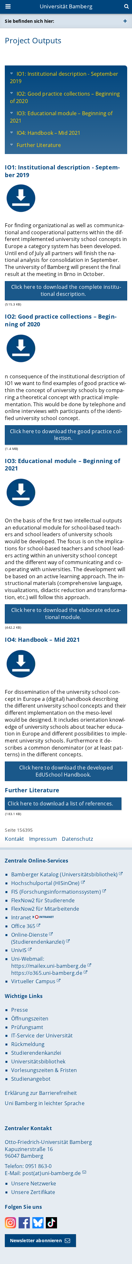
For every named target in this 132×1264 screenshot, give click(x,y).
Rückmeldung (28, 1044)
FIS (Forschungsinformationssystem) (56, 891)
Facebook (24, 1222)
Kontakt (14, 838)
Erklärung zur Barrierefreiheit (41, 1092)
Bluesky (38, 1222)
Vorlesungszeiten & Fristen (44, 1070)
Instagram (10, 1222)
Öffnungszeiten (29, 1018)
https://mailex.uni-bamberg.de (48, 965)
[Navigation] (8, 7)
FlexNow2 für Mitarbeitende (45, 908)
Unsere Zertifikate (33, 1192)
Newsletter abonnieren (36, 1240)
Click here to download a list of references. (60, 803)
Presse (19, 1009)
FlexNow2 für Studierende (43, 900)
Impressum (43, 838)
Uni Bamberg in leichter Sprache (44, 1103)
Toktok (51, 1222)
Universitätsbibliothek (38, 1061)
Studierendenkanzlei (36, 1052)
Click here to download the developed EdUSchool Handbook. (66, 771)
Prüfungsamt (27, 1027)
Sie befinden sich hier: (29, 21)
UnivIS (19, 950)
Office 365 (23, 926)
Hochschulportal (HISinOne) (45, 883)
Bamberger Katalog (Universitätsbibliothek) (64, 874)
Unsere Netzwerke (33, 1183)
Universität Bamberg (66, 6)
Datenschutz (77, 838)
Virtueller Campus (33, 981)
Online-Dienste (29, 934)
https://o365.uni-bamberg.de (46, 972)
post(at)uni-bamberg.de (51, 1173)
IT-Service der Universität (42, 1035)
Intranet (21, 917)
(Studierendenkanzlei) (38, 941)
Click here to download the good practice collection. (66, 435)
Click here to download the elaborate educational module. (66, 613)
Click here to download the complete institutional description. (66, 290)
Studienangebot (31, 1078)
